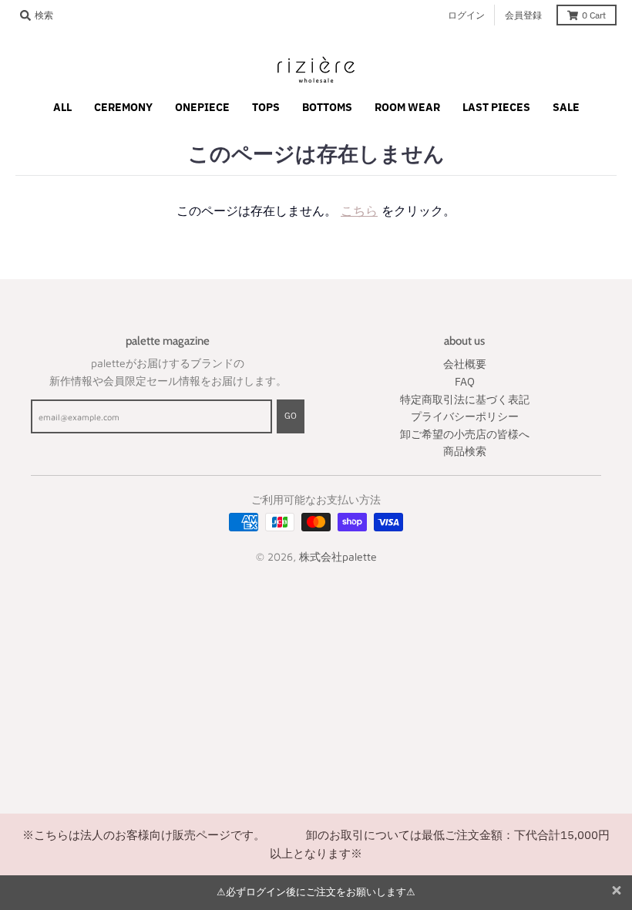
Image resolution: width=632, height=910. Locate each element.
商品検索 (464, 451)
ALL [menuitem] (62, 107)
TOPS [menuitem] (266, 107)
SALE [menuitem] (566, 107)
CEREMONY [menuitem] (123, 107)
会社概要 (464, 364)
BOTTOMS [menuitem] (327, 107)
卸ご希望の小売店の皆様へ (464, 434)
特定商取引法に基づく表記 (464, 399)
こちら (359, 210)
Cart (594, 15)
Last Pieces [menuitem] (496, 107)
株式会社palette (338, 556)
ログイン (466, 15)
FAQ (465, 382)
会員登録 (523, 15)
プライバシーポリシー (465, 416)
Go (290, 415)
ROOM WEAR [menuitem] (407, 107)
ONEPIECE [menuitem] (202, 107)
